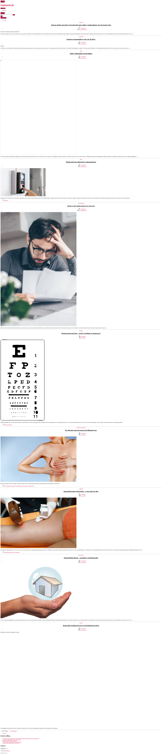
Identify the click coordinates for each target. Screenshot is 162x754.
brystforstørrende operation (9, 486)
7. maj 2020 (83, 495)
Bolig (81, 50)
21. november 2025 (83, 29)
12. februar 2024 (83, 166)
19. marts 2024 (83, 58)
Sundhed (81, 330)
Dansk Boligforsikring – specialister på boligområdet (81, 558)
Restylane (18, 552)
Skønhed (84, 427)
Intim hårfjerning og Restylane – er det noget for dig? (81, 491)
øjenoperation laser (8, 424)
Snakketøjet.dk (7, 5)
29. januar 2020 (83, 630)
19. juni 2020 (83, 434)
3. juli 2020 (83, 337)
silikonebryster (31, 486)
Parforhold (81, 36)
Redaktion (84, 28)
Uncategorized (81, 203)
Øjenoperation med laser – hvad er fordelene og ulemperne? (81, 333)
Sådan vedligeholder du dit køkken (81, 53)
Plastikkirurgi (79, 427)
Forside (4, 10)
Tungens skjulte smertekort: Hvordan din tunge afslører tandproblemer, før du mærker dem (81, 25)
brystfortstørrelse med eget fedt (22, 486)
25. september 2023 (83, 210)
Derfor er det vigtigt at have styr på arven (81, 206)
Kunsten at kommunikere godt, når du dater (81, 39)
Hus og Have (81, 555)
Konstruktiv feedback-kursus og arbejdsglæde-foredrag (81, 625)
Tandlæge (81, 22)
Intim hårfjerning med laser (9, 552)
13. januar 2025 (83, 43)
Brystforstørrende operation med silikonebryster (81, 430)
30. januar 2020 (83, 562)
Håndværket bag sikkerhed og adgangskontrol (81, 162)
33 (10, 731)
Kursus (81, 622)
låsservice (6, 200)
